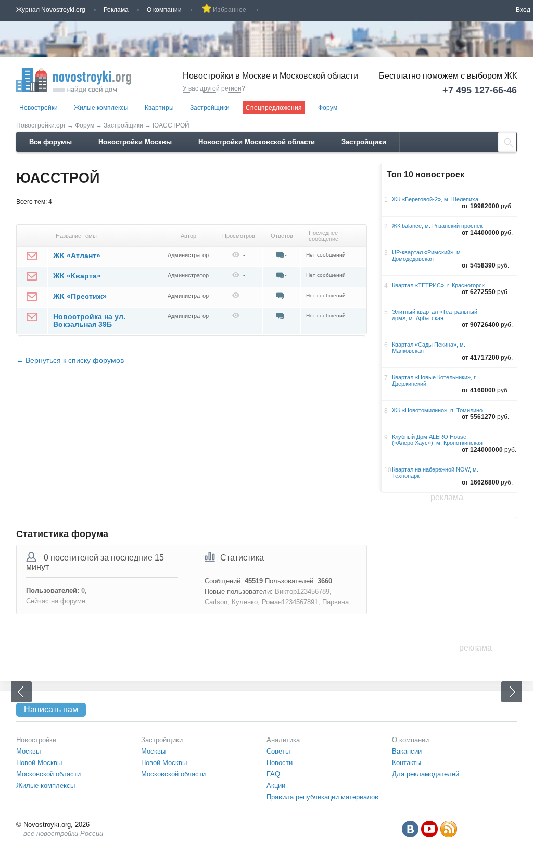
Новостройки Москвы (135, 142)
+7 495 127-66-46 (479, 90)
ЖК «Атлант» (76, 255)
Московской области (48, 774)
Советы (278, 751)
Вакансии (407, 751)
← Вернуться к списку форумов (70, 360)
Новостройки (38, 107)
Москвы (28, 751)
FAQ (273, 774)
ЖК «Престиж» (80, 296)
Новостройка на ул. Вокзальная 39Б (89, 320)
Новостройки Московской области (256, 142)
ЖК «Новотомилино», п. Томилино (437, 410)
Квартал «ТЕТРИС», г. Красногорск (438, 285)
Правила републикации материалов (322, 797)
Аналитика (283, 740)
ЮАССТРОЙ (171, 125)
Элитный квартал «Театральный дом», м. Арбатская (434, 315)
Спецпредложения (274, 107)
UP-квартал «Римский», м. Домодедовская (427, 255)
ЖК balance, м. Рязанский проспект (438, 226)
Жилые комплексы (101, 107)
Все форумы (50, 142)
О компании (164, 10)
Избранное (229, 10)
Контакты (406, 763)
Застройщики (210, 107)
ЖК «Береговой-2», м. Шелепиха (435, 199)
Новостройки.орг (41, 125)
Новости (279, 763)
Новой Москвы (39, 763)
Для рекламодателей (425, 774)
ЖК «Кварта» (77, 276)
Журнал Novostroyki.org (50, 10)
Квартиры (159, 107)
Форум (327, 107)
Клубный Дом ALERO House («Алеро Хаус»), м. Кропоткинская (437, 440)
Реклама (116, 10)
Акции (275, 786)
